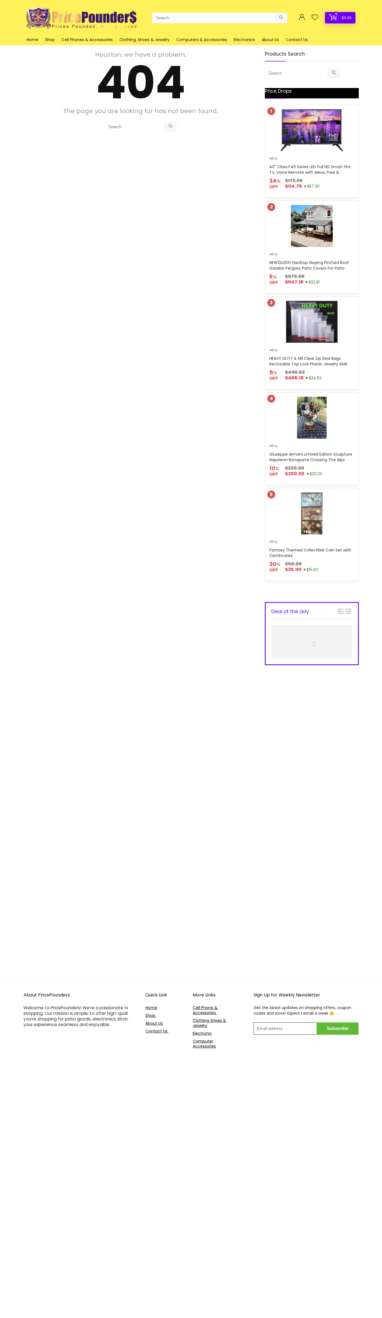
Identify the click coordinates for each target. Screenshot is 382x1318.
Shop (50, 39)
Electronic (202, 1033)
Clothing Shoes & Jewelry (209, 1023)
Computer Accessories (204, 1043)
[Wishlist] (315, 17)
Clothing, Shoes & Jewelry (144, 39)
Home (32, 39)
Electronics (244, 39)
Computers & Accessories (201, 39)
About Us (270, 39)
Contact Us (297, 39)
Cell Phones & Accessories (87, 39)
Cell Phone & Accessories (205, 1010)
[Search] (281, 18)
